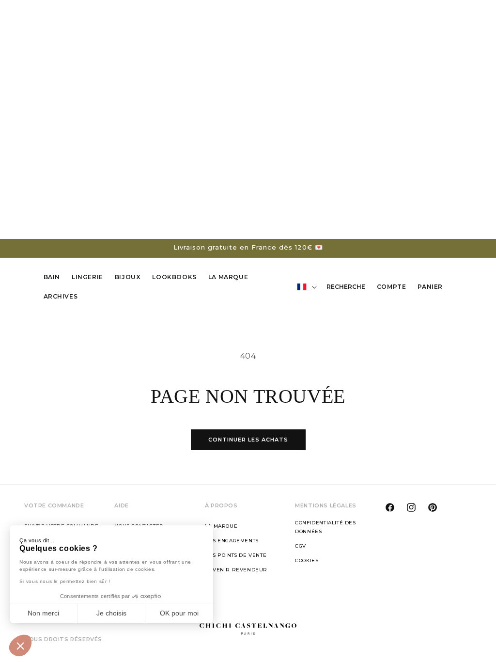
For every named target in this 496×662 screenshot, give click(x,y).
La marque (221, 526)
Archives (61, 296)
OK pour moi (179, 613)
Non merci (43, 613)
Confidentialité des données (325, 527)
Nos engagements (232, 540)
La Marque (228, 277)
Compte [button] (394, 288)
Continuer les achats (248, 439)
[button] (20, 645)
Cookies (306, 560)
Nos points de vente (235, 555)
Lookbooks (174, 277)
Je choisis (111, 613)
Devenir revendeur (236, 570)
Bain (52, 277)
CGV (300, 546)
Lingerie (87, 277)
